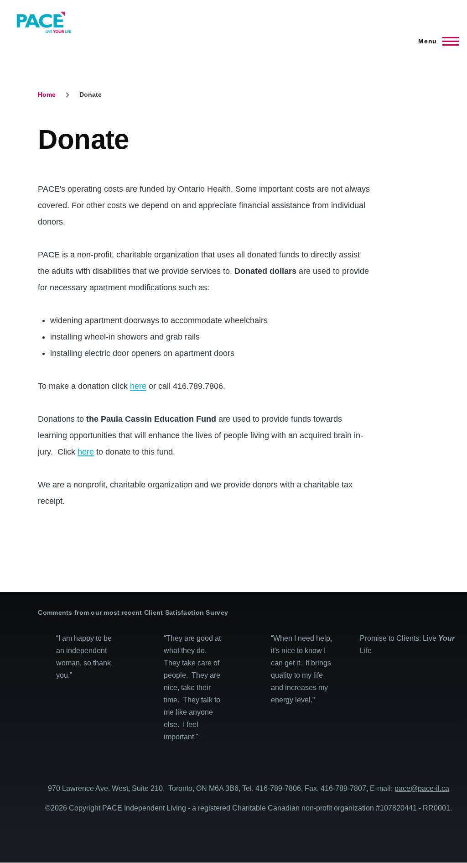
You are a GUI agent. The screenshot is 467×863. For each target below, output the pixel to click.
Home (47, 94)
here (138, 386)
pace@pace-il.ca (421, 788)
